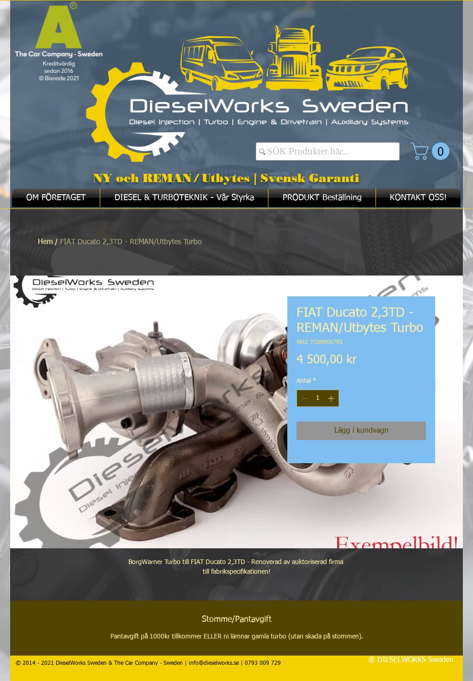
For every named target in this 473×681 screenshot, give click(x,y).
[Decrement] (303, 398)
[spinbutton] (317, 398)
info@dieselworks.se (214, 663)
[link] (432, 151)
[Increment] (332, 398)
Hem (45, 242)
